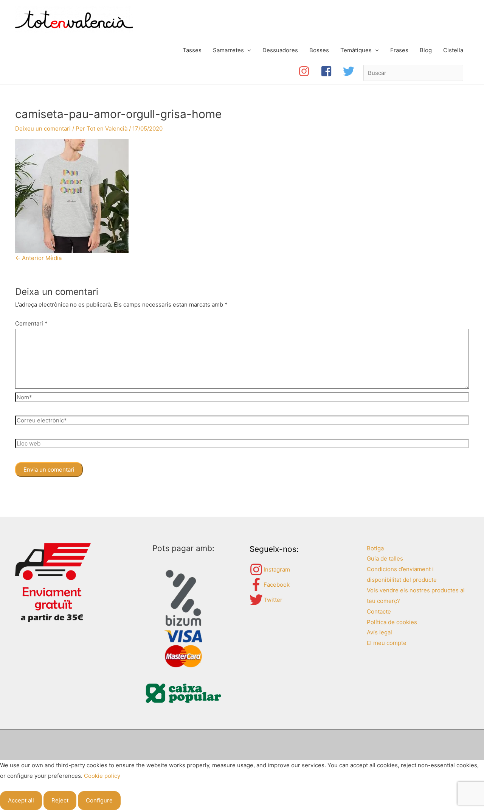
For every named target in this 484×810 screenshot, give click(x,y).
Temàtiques (356, 50)
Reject (59, 800)
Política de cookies (392, 622)
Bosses (319, 50)
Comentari (31, 323)
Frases (399, 50)
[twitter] (350, 71)
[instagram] (309, 71)
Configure (99, 800)
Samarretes (228, 50)
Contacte (379, 611)
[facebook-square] (332, 71)
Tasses (192, 50)
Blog (426, 50)
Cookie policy (102, 775)
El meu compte (386, 642)
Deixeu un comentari (43, 128)
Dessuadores (280, 50)
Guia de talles (385, 558)
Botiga (375, 548)
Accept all (21, 800)
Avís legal (379, 632)
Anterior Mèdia (38, 258)
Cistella (453, 50)
